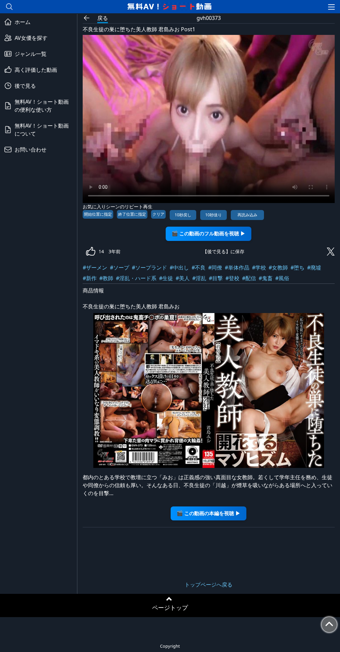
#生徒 (166, 278)
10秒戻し (183, 215)
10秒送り (213, 215)
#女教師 (278, 267)
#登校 (232, 278)
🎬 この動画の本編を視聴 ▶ (208, 513)
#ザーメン (95, 267)
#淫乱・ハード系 (136, 278)
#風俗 (282, 278)
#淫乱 (199, 278)
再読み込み (247, 215)
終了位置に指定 (132, 214)
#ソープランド (149, 267)
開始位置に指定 (98, 214)
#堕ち (297, 267)
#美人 (183, 278)
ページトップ (170, 607)
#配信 (249, 278)
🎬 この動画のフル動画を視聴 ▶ (208, 233)
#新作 (90, 278)
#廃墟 (314, 267)
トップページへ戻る (208, 584)
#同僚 (215, 267)
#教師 (106, 278)
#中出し (179, 267)
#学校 (259, 267)
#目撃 (216, 278)
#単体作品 (237, 267)
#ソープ (119, 267)
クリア (158, 214)
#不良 (199, 267)
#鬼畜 (266, 278)
